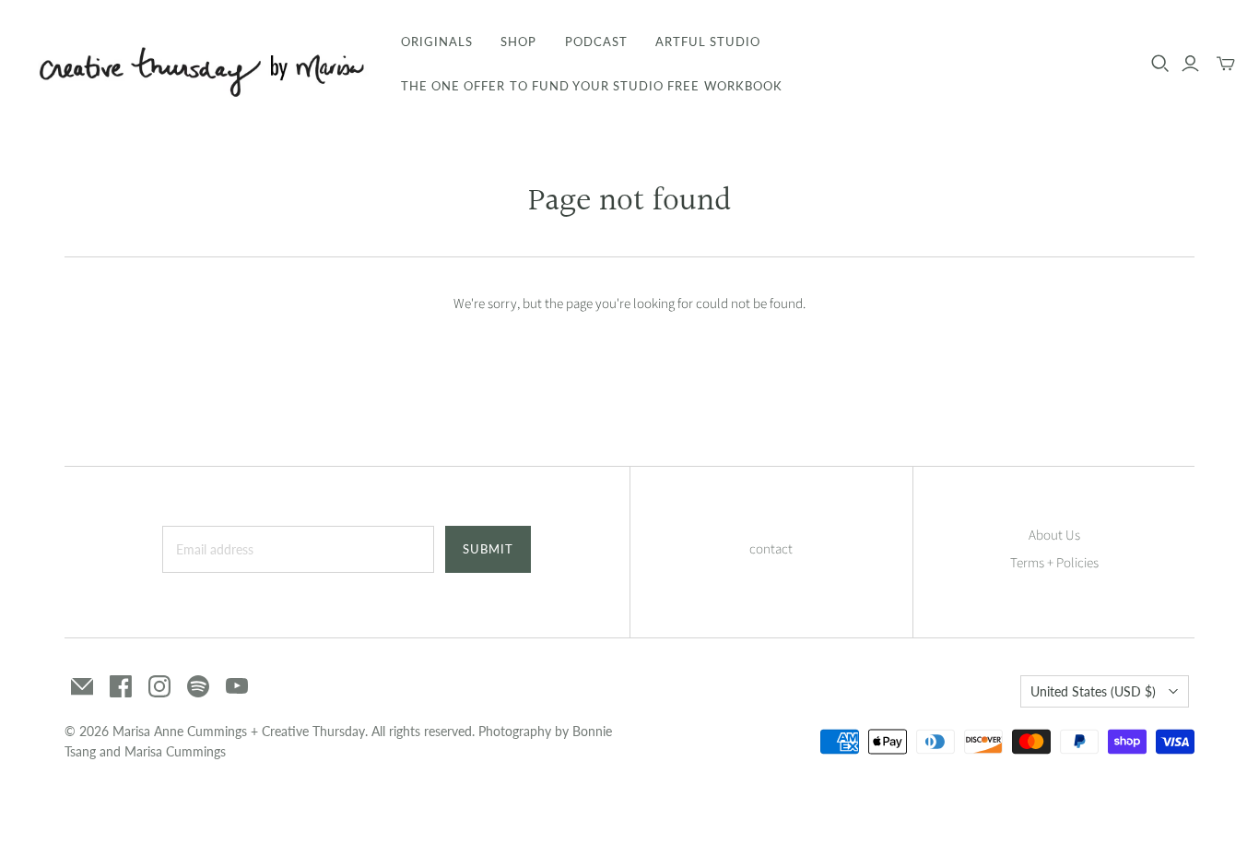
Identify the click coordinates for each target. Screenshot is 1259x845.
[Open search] (1160, 63)
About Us (1054, 535)
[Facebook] (121, 686)
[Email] (82, 686)
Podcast (596, 41)
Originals (437, 41)
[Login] (1190, 64)
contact (771, 549)
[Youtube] (237, 686)
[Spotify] (198, 686)
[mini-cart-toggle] (1226, 64)
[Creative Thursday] (198, 63)
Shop (518, 41)
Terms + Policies (1054, 563)
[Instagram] (159, 686)
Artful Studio (708, 41)
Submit (488, 549)
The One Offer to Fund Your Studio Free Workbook (591, 85)
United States (1093, 691)
